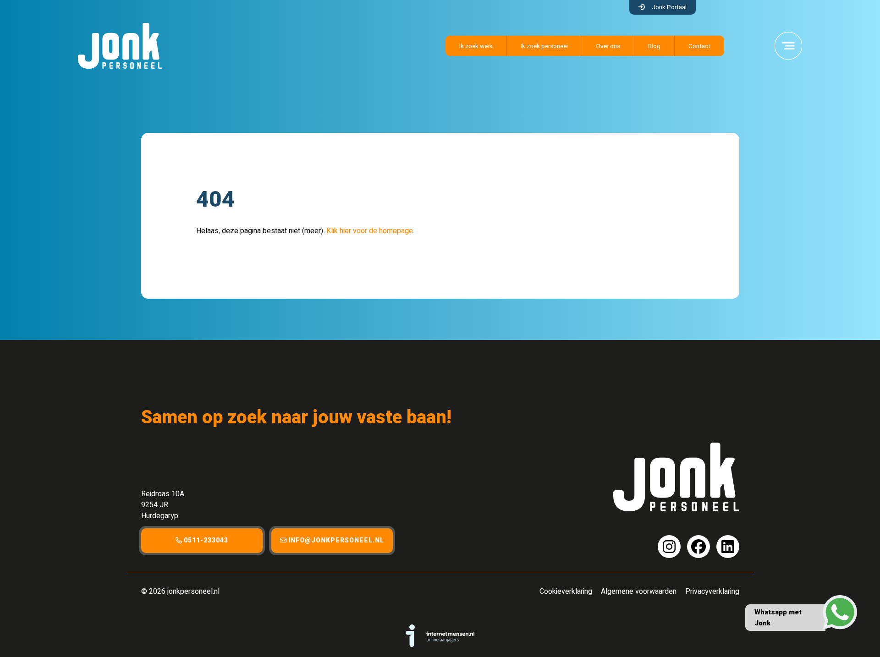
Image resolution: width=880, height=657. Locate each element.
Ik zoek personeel (544, 46)
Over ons (608, 46)
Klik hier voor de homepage (369, 230)
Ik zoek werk (476, 46)
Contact (699, 46)
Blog (654, 46)
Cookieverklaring (565, 591)
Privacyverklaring (712, 591)
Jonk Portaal (669, 7)
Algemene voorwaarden (638, 591)
